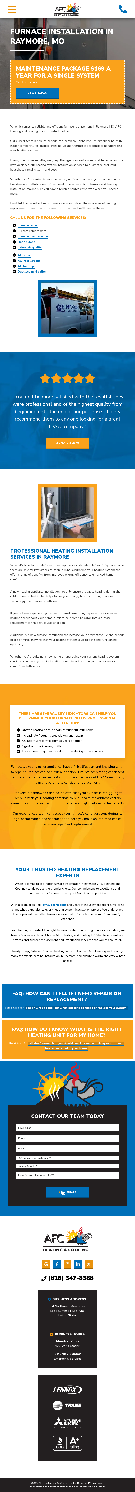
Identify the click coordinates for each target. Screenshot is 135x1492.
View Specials (37, 92)
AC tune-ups (26, 266)
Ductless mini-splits (32, 272)
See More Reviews (67, 442)
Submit (71, 1192)
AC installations (29, 261)
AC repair (24, 255)
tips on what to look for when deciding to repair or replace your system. (76, 1008)
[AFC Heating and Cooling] (67, 9)
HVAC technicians (54, 905)
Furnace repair (28, 225)
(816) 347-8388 (71, 1278)
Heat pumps (26, 242)
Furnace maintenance (33, 236)
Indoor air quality (30, 247)
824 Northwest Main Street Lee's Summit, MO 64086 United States (68, 1311)
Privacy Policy (96, 1483)
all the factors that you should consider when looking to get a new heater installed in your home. (76, 1046)
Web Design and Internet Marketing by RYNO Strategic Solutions (67, 1486)
